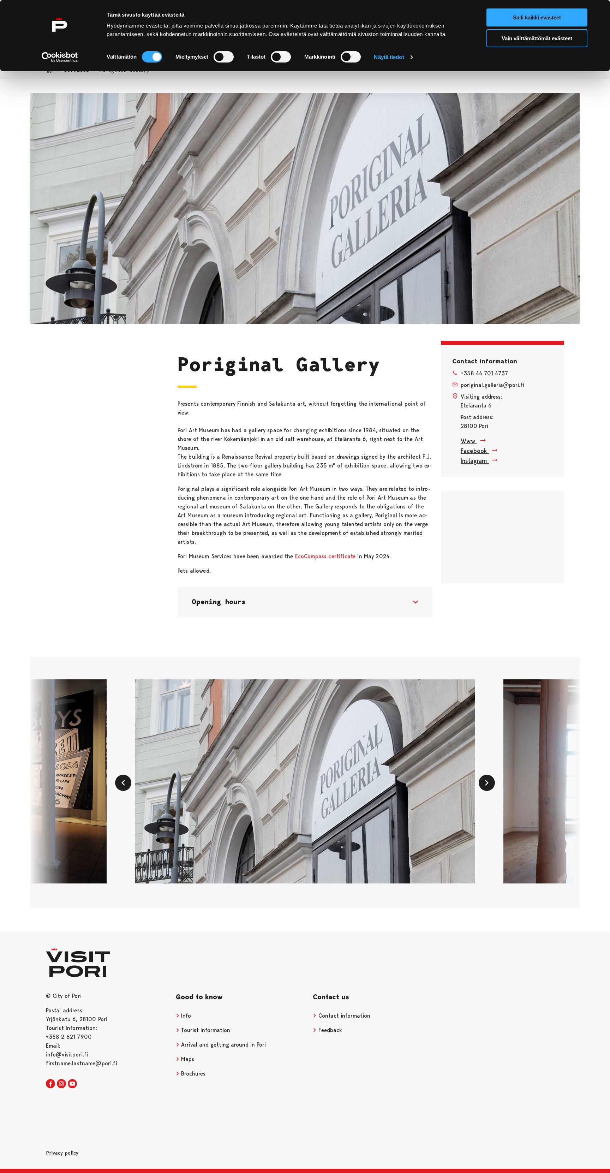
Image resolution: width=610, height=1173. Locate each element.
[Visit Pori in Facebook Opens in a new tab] (50, 1084)
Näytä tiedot (389, 57)
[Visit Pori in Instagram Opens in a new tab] (61, 1084)
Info (185, 1015)
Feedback (329, 1030)
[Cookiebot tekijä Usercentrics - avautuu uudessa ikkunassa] (60, 57)
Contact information (343, 1015)
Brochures (192, 1073)
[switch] (224, 56)
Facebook (475, 450)
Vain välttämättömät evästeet (537, 38)
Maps (186, 1059)
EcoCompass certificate (325, 556)
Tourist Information (204, 1030)
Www (469, 441)
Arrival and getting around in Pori (222, 1044)
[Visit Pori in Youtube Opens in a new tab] (72, 1084)
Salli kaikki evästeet (537, 17)
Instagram (475, 460)
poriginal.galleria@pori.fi (492, 385)
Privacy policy (62, 1153)
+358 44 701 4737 (484, 373)
